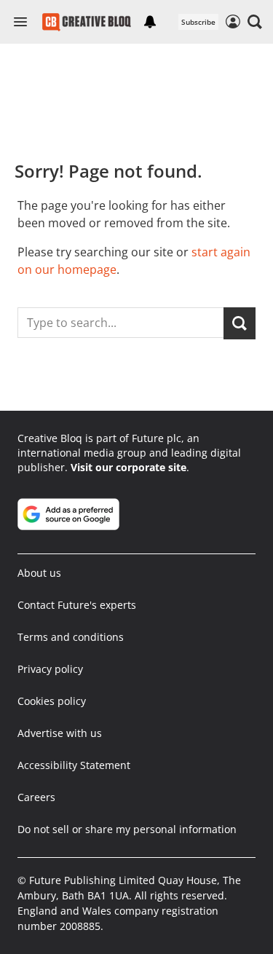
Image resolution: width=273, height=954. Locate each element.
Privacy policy (50, 669)
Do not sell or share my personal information (127, 829)
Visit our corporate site (128, 467)
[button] (255, 22)
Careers (36, 797)
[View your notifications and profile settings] (150, 21)
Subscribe (198, 22)
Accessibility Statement (73, 765)
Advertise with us (59, 733)
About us (39, 573)
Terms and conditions (70, 637)
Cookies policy (51, 701)
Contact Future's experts (76, 605)
